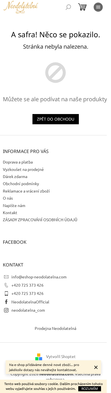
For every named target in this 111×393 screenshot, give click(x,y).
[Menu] (98, 7)
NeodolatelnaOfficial (30, 301)
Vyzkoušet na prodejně (23, 169)
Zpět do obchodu (55, 119)
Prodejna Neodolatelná (55, 328)
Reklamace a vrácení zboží (26, 190)
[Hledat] (68, 7)
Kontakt (10, 212)
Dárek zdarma (15, 176)
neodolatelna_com (28, 310)
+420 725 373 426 (27, 284)
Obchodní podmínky (21, 183)
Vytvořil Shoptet (61, 356)
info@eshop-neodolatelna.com (39, 276)
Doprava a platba (18, 161)
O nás (8, 197)
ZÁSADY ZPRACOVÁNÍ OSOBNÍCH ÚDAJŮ (40, 219)
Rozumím (89, 388)
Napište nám (14, 205)
